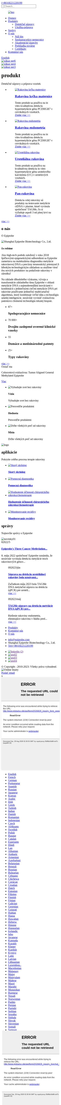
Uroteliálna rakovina (29, 159)
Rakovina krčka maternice (33, 96)
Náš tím (19, 36)
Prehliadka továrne (25, 45)
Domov (12, 18)
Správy (12, 30)
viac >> (5, 221)
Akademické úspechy (26, 42)
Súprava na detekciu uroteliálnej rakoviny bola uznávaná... (27, 576)
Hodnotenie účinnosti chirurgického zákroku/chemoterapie (28, 503)
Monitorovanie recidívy (21, 518)
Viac (3, 381)
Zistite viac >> (22, 115)
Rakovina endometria (30, 127)
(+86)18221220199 (11, 2)
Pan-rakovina (24, 193)
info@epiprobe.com (18, 639)
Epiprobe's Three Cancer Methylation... (24, 548)
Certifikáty (20, 48)
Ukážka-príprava (24, 27)
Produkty (13, 21)
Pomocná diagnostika (20, 485)
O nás (11, 33)
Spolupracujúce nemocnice (29, 39)
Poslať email (8, 672)
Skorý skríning (16, 471)
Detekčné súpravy (24, 24)
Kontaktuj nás (15, 51)
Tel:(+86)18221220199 (20, 645)
